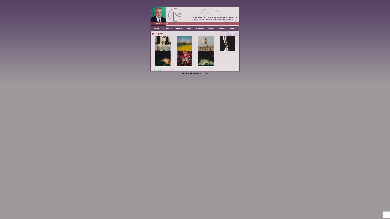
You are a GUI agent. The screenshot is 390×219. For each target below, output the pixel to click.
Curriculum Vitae (167, 28)
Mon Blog (210, 28)
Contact (232, 28)
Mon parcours (179, 28)
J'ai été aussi (221, 28)
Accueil (156, 28)
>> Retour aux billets (158, 70)
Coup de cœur (200, 28)
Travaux (189, 28)
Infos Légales (185, 73)
